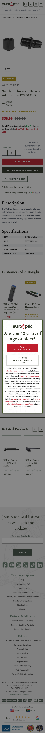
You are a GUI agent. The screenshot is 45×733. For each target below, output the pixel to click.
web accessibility (24, 399)
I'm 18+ (22, 348)
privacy (14, 399)
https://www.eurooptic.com (16, 371)
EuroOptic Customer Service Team (20, 404)
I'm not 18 (22, 360)
